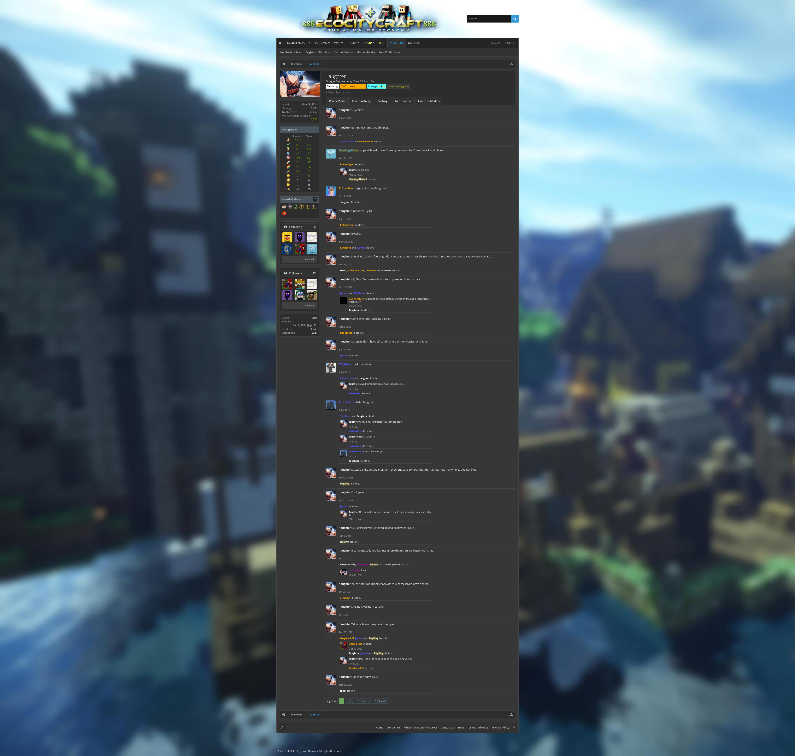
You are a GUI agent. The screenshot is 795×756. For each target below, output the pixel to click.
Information (403, 101)
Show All (309, 259)
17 (314, 273)
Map (382, 43)
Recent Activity (366, 52)
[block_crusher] (300, 237)
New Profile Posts (389, 52)
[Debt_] (312, 237)
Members (397, 43)
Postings (383, 101)
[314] (287, 249)
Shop (368, 43)
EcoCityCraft (297, 43)
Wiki (337, 43)
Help (461, 727)
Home (379, 727)
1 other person (391, 564)
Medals (414, 43)
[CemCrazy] (287, 237)
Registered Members (318, 52)
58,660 (313, 112)
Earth (314, 329)
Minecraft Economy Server (420, 727)
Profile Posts (337, 101)
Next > (383, 701)
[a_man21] (300, 295)
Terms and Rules (477, 727)
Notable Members (290, 52)
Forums (321, 43)
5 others (386, 270)
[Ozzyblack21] (300, 249)
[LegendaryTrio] (300, 284)
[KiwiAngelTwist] (312, 249)
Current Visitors (343, 52)
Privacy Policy (500, 727)
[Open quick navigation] (511, 64)
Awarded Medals (429, 101)
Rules (352, 43)
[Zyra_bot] (312, 295)
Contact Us (393, 727)
